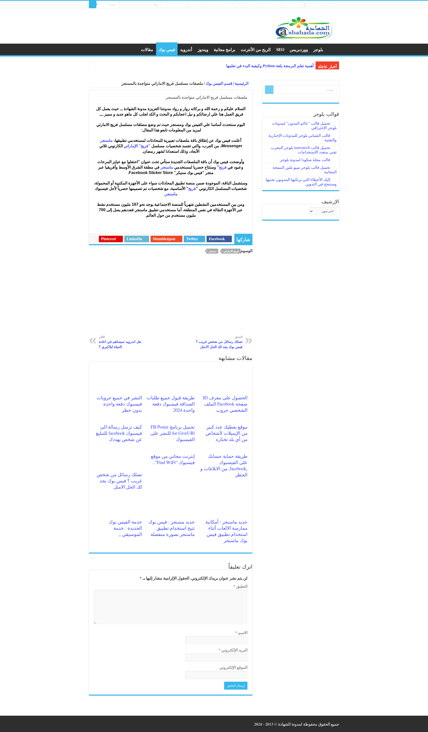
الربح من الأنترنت (256, 49)
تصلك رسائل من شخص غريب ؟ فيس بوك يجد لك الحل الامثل (219, 342)
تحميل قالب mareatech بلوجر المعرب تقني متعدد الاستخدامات (304, 149)
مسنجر (212, 251)
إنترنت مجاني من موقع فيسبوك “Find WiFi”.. (173, 459)
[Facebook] (132, 5)
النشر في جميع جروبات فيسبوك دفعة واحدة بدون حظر (119, 403)
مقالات (147, 49)
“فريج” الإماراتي (137, 146)
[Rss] (136, 5)
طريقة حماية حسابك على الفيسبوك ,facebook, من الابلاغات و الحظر (223, 465)
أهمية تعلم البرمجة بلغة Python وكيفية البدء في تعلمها (270, 66)
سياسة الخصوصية (263, 4)
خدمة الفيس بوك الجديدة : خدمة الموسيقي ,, (125, 528)
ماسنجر (106, 140)
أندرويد (186, 49)
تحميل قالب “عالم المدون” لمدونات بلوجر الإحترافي (304, 125)
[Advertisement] (170, 297)
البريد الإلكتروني (232, 650)
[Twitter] (127, 5)
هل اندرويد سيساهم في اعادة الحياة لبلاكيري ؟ (120, 342)
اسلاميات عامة (171, 4)
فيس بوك (167, 49)
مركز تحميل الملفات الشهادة (216, 4)
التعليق (240, 586)
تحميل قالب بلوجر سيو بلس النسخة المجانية (305, 169)
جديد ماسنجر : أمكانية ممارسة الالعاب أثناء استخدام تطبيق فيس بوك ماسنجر (226, 531)
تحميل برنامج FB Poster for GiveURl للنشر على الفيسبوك (172, 433)
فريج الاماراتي (231, 251)
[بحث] (92, 4)
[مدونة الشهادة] (303, 27)
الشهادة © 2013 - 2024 (272, 724)
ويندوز (203, 49)
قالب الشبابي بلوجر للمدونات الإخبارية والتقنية (302, 137)
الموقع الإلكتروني (233, 667)
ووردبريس (299, 49)
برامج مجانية (224, 49)
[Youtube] (122, 5)
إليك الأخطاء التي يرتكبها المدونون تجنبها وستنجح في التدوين (301, 181)
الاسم (241, 632)
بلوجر (318, 49)
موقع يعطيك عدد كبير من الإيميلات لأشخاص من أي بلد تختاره (226, 433)
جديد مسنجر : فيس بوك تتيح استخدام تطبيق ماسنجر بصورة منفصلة (171, 528)
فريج (223, 167)
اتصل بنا (292, 4)
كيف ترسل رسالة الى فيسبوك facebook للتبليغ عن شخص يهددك (119, 433)
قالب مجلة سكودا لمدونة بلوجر (305, 159)
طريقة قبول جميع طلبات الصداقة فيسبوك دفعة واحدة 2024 (171, 403)
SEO (280, 49)
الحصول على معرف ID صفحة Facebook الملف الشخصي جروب (225, 403)
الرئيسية (332, 49)
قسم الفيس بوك (219, 83)
